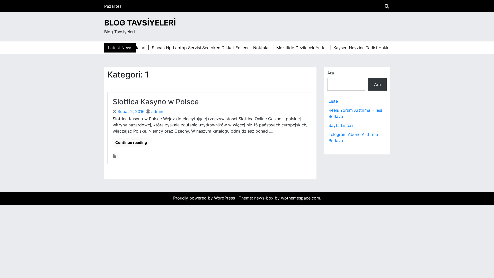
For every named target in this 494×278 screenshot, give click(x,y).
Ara (330, 72)
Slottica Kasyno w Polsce (156, 101)
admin (157, 111)
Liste (333, 101)
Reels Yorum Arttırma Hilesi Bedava (355, 113)
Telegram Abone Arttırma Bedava (353, 137)
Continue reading (131, 142)
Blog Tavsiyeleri (140, 22)
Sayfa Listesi (341, 125)
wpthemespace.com (300, 198)
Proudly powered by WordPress (204, 198)
